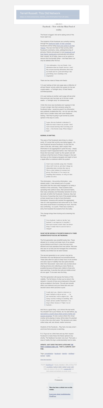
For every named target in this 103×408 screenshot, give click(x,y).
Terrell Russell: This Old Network (40, 13)
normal (42, 356)
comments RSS (67, 369)
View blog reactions (46, 359)
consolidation (48, 353)
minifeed (71, 353)
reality (48, 356)
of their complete (65, 43)
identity (64, 353)
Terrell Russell (49, 364)
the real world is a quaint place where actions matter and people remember (58, 314)
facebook (58, 353)
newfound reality (53, 43)
